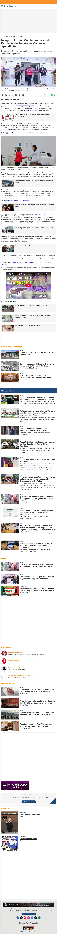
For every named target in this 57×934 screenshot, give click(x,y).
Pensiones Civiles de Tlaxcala (43, 214)
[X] (6, 95)
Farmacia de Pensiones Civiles (25, 105)
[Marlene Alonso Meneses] (4, 653)
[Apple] (35, 917)
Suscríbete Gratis (28, 801)
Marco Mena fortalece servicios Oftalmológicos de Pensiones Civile (25, 133)
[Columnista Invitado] (4, 661)
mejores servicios (33, 110)
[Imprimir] (23, 95)
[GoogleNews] (32, 917)
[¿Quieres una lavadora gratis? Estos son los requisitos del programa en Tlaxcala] (10, 500)
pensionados (47, 125)
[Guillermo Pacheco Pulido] (4, 669)
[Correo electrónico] (16, 95)
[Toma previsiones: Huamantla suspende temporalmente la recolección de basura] (10, 400)
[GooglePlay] (39, 917)
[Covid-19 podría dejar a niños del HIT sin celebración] (10, 354)
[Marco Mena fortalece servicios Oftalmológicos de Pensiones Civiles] (10, 377)
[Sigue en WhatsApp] (52, 95)
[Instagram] (28, 917)
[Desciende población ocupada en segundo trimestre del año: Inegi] (10, 432)
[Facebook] (2, 95)
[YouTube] (25, 917)
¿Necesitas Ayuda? (28, 914)
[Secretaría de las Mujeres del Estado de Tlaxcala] (4, 676)
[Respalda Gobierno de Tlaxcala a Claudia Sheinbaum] (10, 465)
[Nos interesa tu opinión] (28, 905)
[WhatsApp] (9, 95)
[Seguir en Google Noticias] (54, 95)
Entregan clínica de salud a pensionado (18, 200)
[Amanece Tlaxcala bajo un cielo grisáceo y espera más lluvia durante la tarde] (10, 714)
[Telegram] (13, 95)
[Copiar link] (19, 95)
